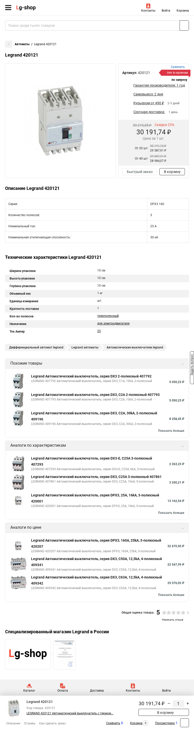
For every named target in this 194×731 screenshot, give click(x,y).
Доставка (97, 690)
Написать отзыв (172, 619)
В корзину (172, 172)
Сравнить (113, 723)
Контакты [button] (148, 10)
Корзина (183, 10)
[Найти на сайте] (184, 25)
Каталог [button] (29, 690)
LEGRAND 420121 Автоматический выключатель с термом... (70, 713)
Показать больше (171, 431)
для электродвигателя (113, 323)
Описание (13, 723)
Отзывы (29, 723)
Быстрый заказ (140, 172)
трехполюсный (108, 316)
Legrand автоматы (85, 347)
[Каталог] (8, 7)
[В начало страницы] (184, 722)
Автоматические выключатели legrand (135, 347)
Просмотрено (165, 723)
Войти (166, 10)
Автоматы (22, 44)
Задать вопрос (192, 365)
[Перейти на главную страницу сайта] (37, 8)
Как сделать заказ (52, 723)
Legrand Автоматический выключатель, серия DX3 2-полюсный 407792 (91, 376)
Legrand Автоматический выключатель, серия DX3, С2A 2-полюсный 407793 (95, 395)
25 (99, 331)
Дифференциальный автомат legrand (36, 347)
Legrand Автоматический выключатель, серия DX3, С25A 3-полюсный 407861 (96, 477)
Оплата (62, 690)
